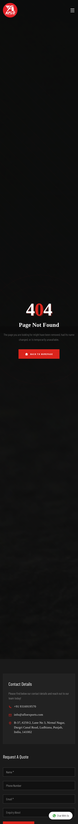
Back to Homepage (41, 354)
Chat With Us (63, 815)
